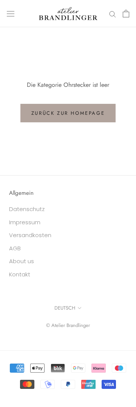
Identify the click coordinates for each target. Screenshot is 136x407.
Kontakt (19, 274)
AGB (15, 248)
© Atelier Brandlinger (68, 325)
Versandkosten (30, 235)
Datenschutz (27, 209)
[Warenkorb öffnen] (126, 13)
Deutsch (64, 307)
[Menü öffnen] (10, 14)
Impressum (24, 222)
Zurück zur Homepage (68, 113)
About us (21, 261)
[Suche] (112, 13)
